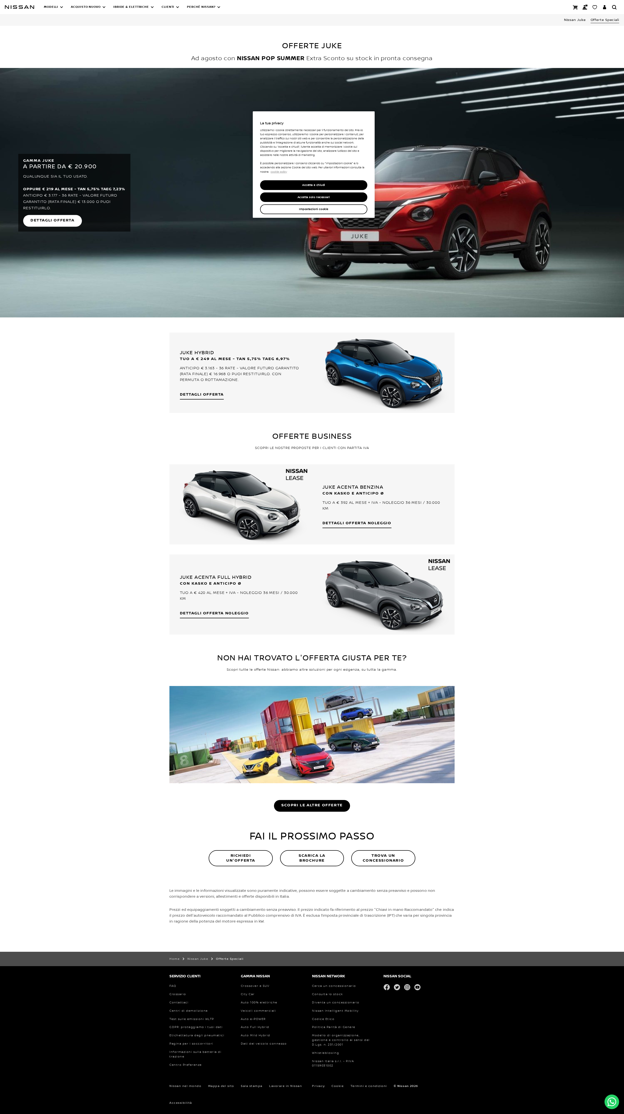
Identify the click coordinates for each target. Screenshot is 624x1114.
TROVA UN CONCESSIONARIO (383, 858)
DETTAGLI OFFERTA (52, 220)
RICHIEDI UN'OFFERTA (240, 858)
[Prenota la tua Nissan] (575, 7)
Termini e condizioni (369, 1086)
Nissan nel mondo (185, 1086)
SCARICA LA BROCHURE (312, 858)
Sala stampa (252, 1086)
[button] (53, 7)
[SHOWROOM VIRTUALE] (595, 7)
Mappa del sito (221, 1086)
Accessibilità (180, 1103)
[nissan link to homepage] (19, 7)
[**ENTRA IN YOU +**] (604, 7)
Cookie (338, 1086)
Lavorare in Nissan (285, 1086)
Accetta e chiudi (313, 185)
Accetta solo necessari (314, 197)
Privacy (318, 1086)
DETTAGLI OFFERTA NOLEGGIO (356, 523)
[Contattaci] (585, 7)
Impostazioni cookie (313, 209)
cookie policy (279, 172)
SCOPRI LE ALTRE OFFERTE (312, 805)
